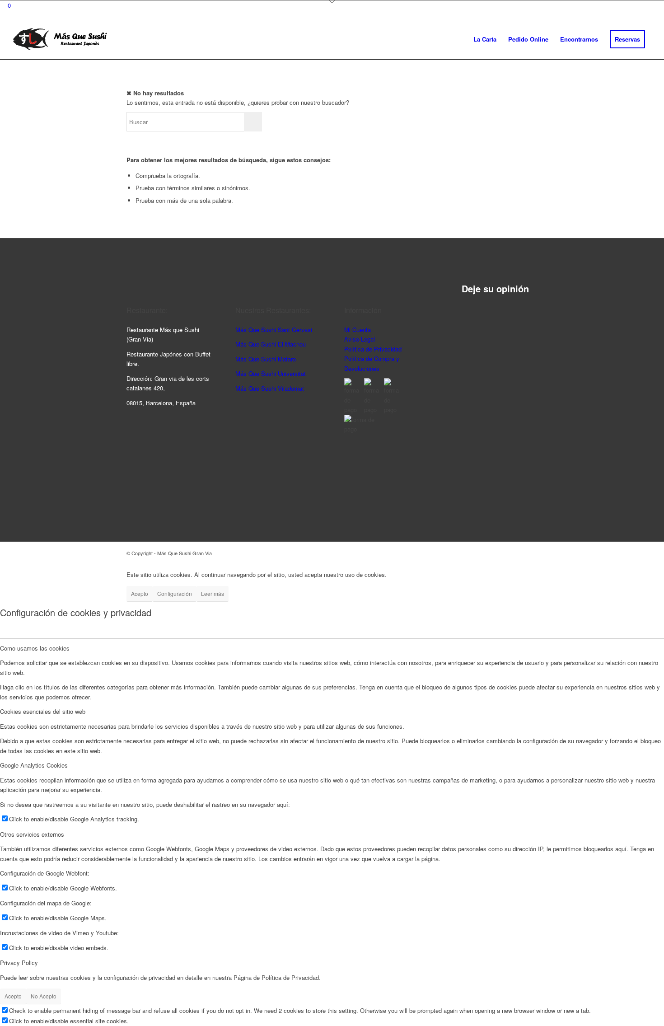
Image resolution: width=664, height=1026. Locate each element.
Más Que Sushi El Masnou (270, 344)
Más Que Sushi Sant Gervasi (273, 329)
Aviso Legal (359, 339)
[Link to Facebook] (517, 553)
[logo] (60, 39)
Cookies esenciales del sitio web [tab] (42, 711)
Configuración (174, 593)
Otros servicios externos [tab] (32, 834)
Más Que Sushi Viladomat (269, 388)
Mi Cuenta (357, 329)
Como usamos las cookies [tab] (35, 648)
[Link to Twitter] (531, 553)
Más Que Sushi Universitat (270, 373)
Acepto (139, 593)
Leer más (212, 593)
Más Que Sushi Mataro (265, 359)
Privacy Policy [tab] (19, 962)
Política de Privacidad (373, 349)
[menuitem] (485, 39)
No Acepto (43, 996)
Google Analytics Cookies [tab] (34, 765)
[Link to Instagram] (503, 553)
